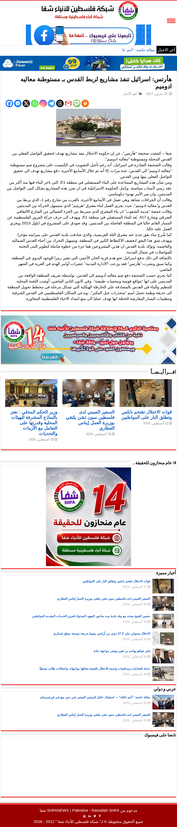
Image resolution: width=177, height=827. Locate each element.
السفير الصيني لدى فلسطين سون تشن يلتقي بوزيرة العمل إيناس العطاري (103, 598)
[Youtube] (84, 816)
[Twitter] (95, 816)
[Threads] (60, 103)
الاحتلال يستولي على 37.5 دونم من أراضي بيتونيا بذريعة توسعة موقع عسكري (101, 633)
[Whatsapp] (34, 103)
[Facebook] (9, 103)
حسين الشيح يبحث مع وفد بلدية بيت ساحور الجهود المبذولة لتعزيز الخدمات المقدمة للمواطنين (91, 616)
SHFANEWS (58, 810)
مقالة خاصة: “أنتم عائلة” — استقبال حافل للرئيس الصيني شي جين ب (99, 50)
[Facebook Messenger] (18, 103)
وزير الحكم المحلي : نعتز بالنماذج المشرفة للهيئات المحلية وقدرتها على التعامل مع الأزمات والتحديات (33, 422)
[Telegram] (51, 103)
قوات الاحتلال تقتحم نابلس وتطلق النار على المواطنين (116, 581)
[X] (26, 103)
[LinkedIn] (89, 816)
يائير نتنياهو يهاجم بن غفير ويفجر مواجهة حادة (122, 651)
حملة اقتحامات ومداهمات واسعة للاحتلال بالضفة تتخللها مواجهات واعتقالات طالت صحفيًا (95, 668)
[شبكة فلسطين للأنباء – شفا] (89, 10)
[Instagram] (43, 103)
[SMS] (77, 103)
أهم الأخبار (130, 94)
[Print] (85, 103)
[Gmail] (68, 103)
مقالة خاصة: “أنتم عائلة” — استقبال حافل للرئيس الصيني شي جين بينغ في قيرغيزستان (95, 697)
